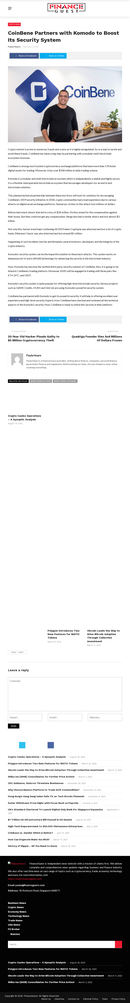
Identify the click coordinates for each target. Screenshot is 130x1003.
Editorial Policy (90, 999)
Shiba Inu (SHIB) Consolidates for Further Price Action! (41, 776)
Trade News (15, 920)
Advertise (59, 999)
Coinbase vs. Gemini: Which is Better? (30, 832)
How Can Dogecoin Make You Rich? (28, 839)
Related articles (18, 381)
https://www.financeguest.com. (25, 878)
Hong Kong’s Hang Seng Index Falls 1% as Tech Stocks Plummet (46, 796)
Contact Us (73, 999)
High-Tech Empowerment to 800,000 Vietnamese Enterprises (45, 826)
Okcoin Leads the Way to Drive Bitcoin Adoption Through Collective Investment (56, 770)
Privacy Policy (118, 999)
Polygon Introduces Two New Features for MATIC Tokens (64, 634)
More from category (65, 381)
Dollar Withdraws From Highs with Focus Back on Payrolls (43, 803)
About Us (46, 999)
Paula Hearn (14, 46)
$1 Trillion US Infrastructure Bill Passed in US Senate (40, 819)
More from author (41, 381)
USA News (14, 924)
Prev (13, 652)
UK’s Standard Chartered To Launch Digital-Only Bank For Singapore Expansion (55, 809)
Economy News (17, 911)
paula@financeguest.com (30, 885)
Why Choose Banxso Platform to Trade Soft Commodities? (43, 789)
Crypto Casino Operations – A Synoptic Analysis (37, 756)
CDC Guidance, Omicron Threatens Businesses (36, 783)
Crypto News (14, 24)
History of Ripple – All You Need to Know (32, 846)
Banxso (15, 934)
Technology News (18, 916)
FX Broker (14, 929)
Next (21, 652)
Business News (17, 903)
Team (105, 999)
